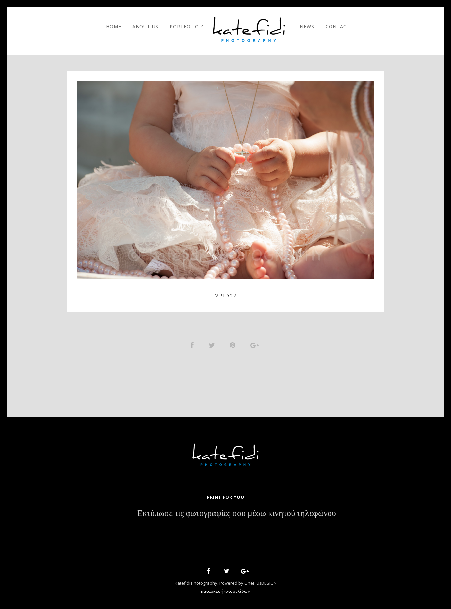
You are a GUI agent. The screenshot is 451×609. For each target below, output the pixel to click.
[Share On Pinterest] (233, 344)
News (307, 26)
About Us (145, 26)
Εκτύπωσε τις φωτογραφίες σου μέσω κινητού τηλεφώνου (236, 513)
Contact (338, 26)
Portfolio (184, 26)
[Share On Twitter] (213, 344)
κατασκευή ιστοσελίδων (225, 591)
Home (113, 26)
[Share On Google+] (255, 344)
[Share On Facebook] (193, 344)
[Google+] (243, 572)
